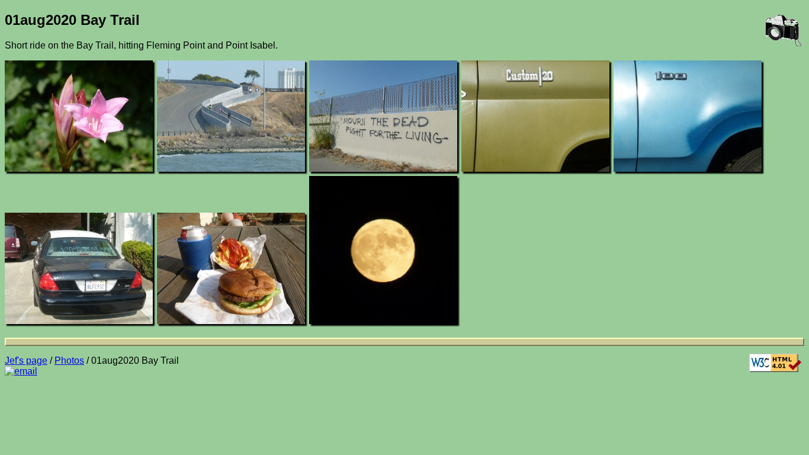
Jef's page (26, 360)
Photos (69, 360)
